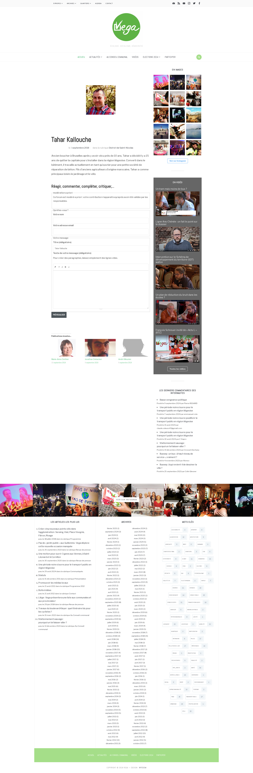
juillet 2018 (138, 639)
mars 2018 (111, 646)
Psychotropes (178, 660)
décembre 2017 (138, 649)
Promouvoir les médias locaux (53, 583)
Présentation (80, 579)
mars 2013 (112, 723)
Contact (109, 3)
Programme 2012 (77, 586)
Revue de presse (83, 550)
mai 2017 (112, 663)
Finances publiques (197, 602)
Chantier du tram (171, 552)
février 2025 (112, 528)
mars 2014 (112, 703)
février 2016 (138, 680)
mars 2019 (138, 626)
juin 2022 (112, 569)
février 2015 (112, 690)
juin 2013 (138, 717)
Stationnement (201, 682)
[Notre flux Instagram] (189, 4)
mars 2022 (138, 572)
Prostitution (194, 653)
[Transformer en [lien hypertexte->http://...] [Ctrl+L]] (62, 267)
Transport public (194, 697)
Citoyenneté (169, 559)
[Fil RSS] (179, 4)
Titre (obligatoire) (62, 242)
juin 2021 (111, 589)
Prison (177, 653)
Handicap (175, 610)
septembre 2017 (111, 656)
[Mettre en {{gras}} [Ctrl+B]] (55, 267)
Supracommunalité (178, 689)
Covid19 (172, 566)
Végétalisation (196, 704)
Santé (196, 668)
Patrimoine (179, 639)
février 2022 (112, 575)
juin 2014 (138, 696)
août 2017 (139, 656)
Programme (75, 539)
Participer (170, 56)
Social (169, 682)
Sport (184, 682)
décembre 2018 (112, 633)
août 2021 (112, 586)
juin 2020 (138, 606)
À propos (57, 3)
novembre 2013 (112, 710)
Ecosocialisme (202, 573)
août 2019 (138, 619)
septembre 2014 (111, 696)
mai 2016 (112, 680)
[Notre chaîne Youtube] (184, 4)
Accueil (81, 56)
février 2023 (138, 559)
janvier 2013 (112, 727)
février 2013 (138, 723)
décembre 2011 (112, 744)
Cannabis (202, 544)
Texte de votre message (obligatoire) (72, 253)
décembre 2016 (138, 669)
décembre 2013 (138, 706)
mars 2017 (112, 666)
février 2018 (138, 646)
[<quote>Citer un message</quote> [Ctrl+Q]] (65, 267)
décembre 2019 (138, 612)
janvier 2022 (138, 575)
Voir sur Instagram (177, 161)
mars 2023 (111, 559)
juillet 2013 (112, 717)
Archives (70, 3)
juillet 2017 (112, 659)
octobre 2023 (111, 549)
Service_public (178, 675)
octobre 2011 (138, 744)
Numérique (177, 631)
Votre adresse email (63, 225)
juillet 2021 (138, 586)
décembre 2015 (138, 683)
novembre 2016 (112, 673)
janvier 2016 (112, 683)
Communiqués (76, 571)
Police (196, 639)
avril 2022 (112, 572)
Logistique (187, 624)
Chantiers (191, 552)
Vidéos (135, 56)
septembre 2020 (111, 602)
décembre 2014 (112, 693)
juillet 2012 (138, 733)
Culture (202, 566)
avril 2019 (112, 626)
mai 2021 (138, 589)
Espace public (197, 595)
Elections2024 (188, 581)
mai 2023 (112, 555)
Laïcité (198, 617)
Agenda (98, 3)
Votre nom (58, 214)
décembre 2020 (138, 596)
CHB (206, 552)
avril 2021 (112, 592)
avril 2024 (112, 538)
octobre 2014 (138, 693)
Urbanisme (176, 704)
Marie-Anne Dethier (60, 359)
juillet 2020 (111, 606)
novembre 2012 (138, 727)
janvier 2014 (112, 706)
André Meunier (124, 359)
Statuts (42, 575)
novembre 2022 (112, 565)
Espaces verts (174, 602)
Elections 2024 (150, 56)
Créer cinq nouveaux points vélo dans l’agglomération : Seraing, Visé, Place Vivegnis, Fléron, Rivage (61, 532)
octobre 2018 (111, 636)
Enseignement (176, 595)
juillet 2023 (111, 552)
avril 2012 (138, 737)
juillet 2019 (111, 623)
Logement (169, 624)
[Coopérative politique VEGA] (126, 27)
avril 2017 (138, 663)
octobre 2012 (111, 730)
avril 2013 (138, 720)
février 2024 (112, 542)
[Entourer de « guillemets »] (69, 267)
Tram (175, 697)
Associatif (171, 544)
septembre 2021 (138, 582)
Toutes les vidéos (178, 369)
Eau (185, 573)
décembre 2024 (138, 528)
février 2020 (112, 612)
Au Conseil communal (117, 56)
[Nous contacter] (173, 4)
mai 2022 (138, 569)
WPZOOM (142, 767)
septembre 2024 (111, 532)
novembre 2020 (111, 599)
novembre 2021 (138, 579)
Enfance (195, 588)
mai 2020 (112, 609)
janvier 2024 (138, 542)
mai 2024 (138, 535)
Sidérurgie (198, 675)
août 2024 (138, 532)
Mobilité (205, 624)
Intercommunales (179, 617)
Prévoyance (198, 646)
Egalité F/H (169, 581)
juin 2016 (138, 676)
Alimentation (177, 537)
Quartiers (84, 3)
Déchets (170, 573)
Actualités (94, 56)
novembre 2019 (112, 616)
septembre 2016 (111, 676)
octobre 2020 (138, 599)
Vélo (186, 711)
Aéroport (196, 530)
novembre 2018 (138, 633)
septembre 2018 (80, 148)
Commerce (204, 559)
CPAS (187, 566)
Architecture (197, 537)
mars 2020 (138, 609)
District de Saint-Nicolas (121, 148)
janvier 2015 (138, 690)
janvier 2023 (112, 562)
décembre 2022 (138, 562)
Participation (196, 631)
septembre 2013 (111, 713)
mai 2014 (112, 700)
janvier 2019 (138, 629)
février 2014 (138, 703)
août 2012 (112, 733)
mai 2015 (112, 686)
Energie (178, 588)
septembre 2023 (138, 549)
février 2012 (111, 740)
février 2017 (138, 666)
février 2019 (112, 629)
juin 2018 (111, 643)
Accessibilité (178, 530)
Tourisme (198, 689)
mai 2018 (138, 643)
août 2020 (138, 602)
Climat (187, 559)
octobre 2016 (138, 673)
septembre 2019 (111, 619)
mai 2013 (112, 720)
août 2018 (111, 639)
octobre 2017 (138, 653)
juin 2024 (112, 535)
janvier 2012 (138, 740)
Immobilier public (195, 610)
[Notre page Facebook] (199, 4)
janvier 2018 (111, 649)
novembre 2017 (112, 653)
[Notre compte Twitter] (194, 4)
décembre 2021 (112, 579)
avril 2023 (138, 555)
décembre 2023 (112, 545)
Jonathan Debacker (93, 359)
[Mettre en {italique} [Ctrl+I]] (58, 267)
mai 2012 (111, 737)
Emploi (206, 581)
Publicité (196, 660)
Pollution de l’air (177, 646)
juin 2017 (138, 659)
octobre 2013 (138, 710)
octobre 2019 (138, 616)
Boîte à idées (44, 590)
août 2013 (138, 713)
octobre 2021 (111, 582)
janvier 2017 (112, 669)
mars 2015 (138, 686)
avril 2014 (138, 700)
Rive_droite (179, 668)
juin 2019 (138, 623)
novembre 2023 (138, 545)
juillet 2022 (138, 565)
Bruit (187, 544)
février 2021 (138, 592)
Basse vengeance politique (173, 400)
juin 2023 (138, 552)
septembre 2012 (138, 730)
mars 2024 (138, 538)
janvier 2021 (112, 596)
